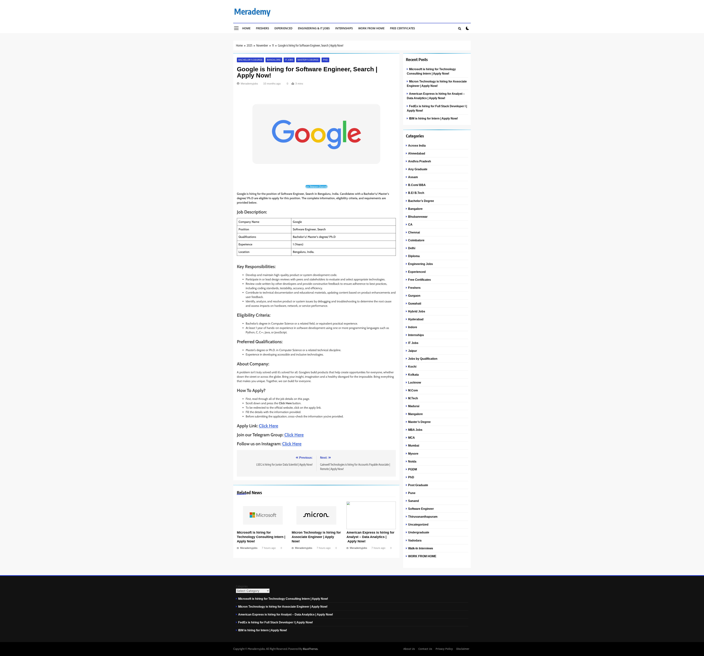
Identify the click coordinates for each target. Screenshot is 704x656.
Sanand (413, 500)
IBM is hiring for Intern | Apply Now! (433, 118)
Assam (413, 177)
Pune (411, 493)
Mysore (413, 453)
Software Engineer (421, 508)
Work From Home (371, 28)
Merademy (252, 11)
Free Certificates (402, 28)
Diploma (414, 256)
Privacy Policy (444, 649)
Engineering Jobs (420, 264)
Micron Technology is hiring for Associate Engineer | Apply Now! (316, 537)
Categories (242, 586)
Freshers (262, 28)
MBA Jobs (415, 429)
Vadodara (414, 540)
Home (246, 28)
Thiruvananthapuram (422, 516)
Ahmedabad (416, 153)
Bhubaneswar (418, 216)
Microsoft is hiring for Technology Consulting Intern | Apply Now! (261, 537)
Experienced (283, 28)
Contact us (425, 649)
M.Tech (413, 398)
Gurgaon (414, 295)
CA (410, 224)
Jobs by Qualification (422, 358)
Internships (344, 28)
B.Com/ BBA (417, 185)
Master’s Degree (308, 60)
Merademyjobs (249, 83)
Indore (412, 327)
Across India (417, 145)
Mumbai (413, 445)
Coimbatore (416, 240)
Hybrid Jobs (416, 311)
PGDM (412, 469)
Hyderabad (415, 319)
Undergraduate (418, 532)
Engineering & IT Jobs (314, 28)
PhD (325, 60)
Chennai (414, 232)
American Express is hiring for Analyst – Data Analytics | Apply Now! (370, 537)
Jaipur (412, 350)
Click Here (268, 425)
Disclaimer (462, 649)
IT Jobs (289, 60)
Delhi (411, 248)
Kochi (412, 366)
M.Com (413, 390)
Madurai (413, 406)
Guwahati (414, 303)
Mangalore (415, 414)
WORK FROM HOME (422, 556)
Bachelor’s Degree (250, 60)
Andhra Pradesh (419, 161)
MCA (411, 437)
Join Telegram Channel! (316, 186)
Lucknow (414, 382)
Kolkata (413, 374)
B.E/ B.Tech (416, 192)
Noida (412, 461)
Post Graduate (418, 485)
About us (409, 649)
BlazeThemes (310, 649)
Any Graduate (417, 169)
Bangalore (274, 60)
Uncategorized (418, 524)
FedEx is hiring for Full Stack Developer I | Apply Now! (275, 622)
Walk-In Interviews (420, 548)
